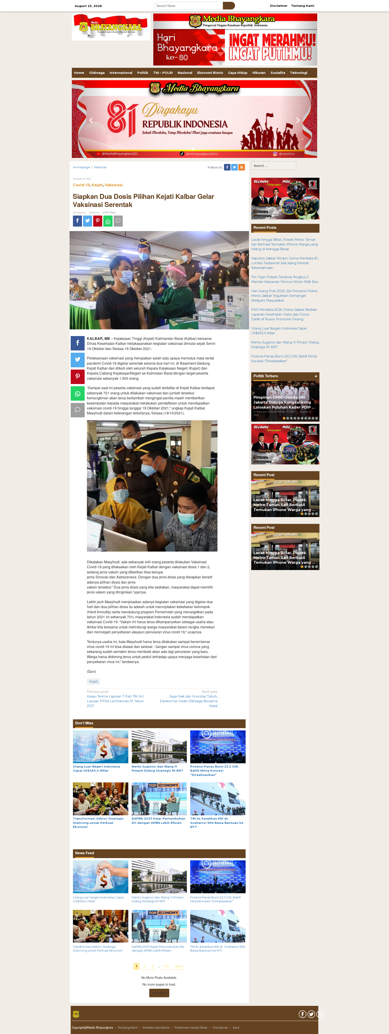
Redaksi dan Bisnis (156, 1027)
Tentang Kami (128, 1027)
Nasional (94, 212)
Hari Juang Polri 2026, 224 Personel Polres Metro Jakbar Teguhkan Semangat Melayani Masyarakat (284, 295)
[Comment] (118, 221)
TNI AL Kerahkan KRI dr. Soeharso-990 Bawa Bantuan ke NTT (216, 823)
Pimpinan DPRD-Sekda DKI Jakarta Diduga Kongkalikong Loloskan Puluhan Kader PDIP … (284, 402)
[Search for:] (273, 165)
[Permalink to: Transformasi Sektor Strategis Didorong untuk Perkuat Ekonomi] (100, 798)
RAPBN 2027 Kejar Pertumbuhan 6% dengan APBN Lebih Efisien (158, 948)
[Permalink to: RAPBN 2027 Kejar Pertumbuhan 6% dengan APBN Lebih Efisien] (159, 798)
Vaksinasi (114, 185)
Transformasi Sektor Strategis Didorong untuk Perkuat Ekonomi (98, 823)
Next (179, 966)
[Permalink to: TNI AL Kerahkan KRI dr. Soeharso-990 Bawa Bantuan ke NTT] (218, 798)
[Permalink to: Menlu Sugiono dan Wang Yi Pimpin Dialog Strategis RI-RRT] (159, 746)
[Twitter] (234, 167)
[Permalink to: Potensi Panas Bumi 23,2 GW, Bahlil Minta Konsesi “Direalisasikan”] (218, 746)
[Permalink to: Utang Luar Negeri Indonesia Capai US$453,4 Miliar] (100, 746)
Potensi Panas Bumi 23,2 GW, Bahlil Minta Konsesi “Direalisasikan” (214, 771)
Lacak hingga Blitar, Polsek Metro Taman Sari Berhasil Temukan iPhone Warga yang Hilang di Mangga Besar (284, 244)
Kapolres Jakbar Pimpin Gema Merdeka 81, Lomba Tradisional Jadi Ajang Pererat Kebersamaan (285, 263)
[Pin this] (97, 221)
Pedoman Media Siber (191, 1027)
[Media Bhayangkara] (111, 27)
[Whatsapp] (108, 221)
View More (159, 993)
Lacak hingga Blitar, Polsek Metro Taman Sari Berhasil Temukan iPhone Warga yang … (284, 505)
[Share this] (77, 221)
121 (166, 966)
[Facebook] (227, 167)
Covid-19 (81, 185)
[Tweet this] (87, 221)
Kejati (97, 185)
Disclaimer (220, 1027)
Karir (236, 1027)
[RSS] (242, 167)
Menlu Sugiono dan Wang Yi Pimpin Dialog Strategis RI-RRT (157, 899)
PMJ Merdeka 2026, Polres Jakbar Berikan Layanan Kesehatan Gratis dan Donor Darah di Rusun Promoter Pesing (284, 314)
